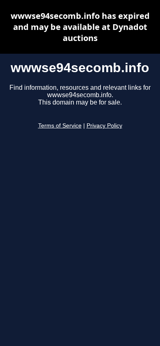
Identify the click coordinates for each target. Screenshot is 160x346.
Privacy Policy (104, 126)
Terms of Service (60, 126)
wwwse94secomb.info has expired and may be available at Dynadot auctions (80, 26)
